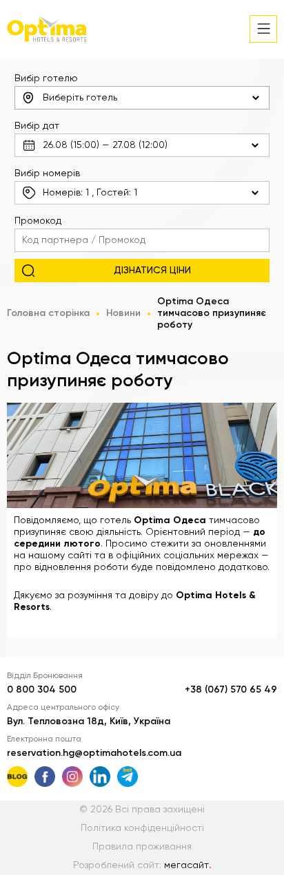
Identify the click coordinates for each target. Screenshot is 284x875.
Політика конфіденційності (142, 828)
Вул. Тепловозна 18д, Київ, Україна (88, 721)
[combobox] (142, 97)
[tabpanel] (142, 455)
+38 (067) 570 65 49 (231, 690)
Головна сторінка (48, 313)
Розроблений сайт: (142, 865)
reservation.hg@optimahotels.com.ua (94, 753)
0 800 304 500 (42, 690)
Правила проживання (142, 847)
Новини (123, 313)
